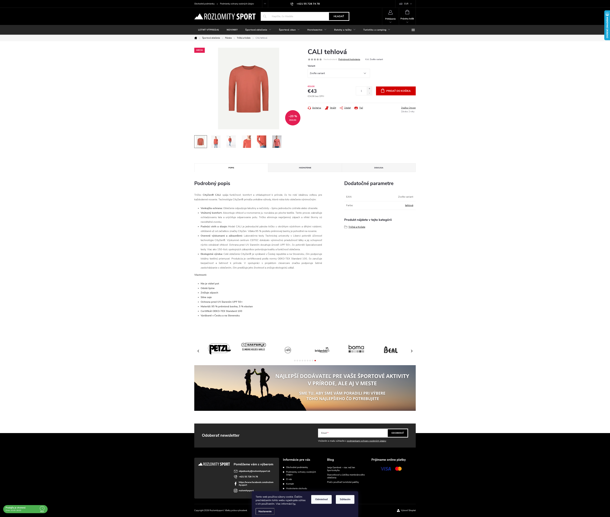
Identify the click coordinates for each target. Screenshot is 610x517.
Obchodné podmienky (204, 3)
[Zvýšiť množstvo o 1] (369, 89)
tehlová (409, 205)
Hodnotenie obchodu (296, 488)
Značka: (408, 108)
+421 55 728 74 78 (248, 476)
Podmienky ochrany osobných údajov (237, 3)
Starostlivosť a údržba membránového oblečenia (346, 476)
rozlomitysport (246, 490)
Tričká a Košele (356, 227)
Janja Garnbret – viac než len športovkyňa (341, 469)
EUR (406, 3)
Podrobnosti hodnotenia (349, 59)
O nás (289, 479)
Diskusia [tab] (378, 167)
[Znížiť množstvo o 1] (369, 93)
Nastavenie (265, 511)
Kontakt (290, 483)
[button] (294, 360)
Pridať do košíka (398, 91)
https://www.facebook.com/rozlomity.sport (256, 483)
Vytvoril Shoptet (408, 510)
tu (294, 504)
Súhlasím (345, 499)
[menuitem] (208, 30)
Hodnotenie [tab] (305, 167)
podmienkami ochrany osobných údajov (366, 440)
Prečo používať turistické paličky (343, 482)
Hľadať (339, 16)
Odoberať (397, 432)
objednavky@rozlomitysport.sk (254, 471)
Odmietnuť (321, 499)
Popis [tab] (231, 167)
